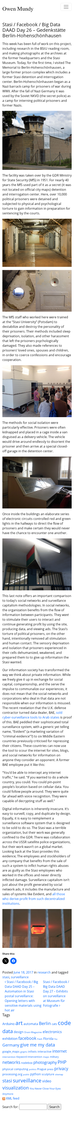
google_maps (11, 1051)
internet (59, 1051)
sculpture (48, 1074)
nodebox (27, 1063)
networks (11, 1062)
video (46, 1081)
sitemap (59, 1074)
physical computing (15, 1069)
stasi (5, 977)
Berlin (45, 1023)
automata (30, 1024)
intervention (9, 1057)
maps (46, 1057)
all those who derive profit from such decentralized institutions (33, 899)
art (19, 1023)
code (64, 1023)
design (18, 1032)
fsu (55, 1039)
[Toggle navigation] (66, 7)
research (44, 972)
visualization (15, 1088)
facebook (27, 1038)
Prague (41, 1069)
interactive (44, 1051)
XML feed (12, 1098)
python (35, 1074)
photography (45, 1062)
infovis (32, 1051)
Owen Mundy (17, 8)
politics (32, 1069)
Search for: (10, 1107)
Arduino (8, 1023)
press (50, 1069)
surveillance (20, 977)
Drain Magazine (33, 1032)
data (7, 1031)
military (54, 1057)
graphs (23, 1051)
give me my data (37, 1045)
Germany (10, 1045)
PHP (62, 1062)
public (26, 1074)
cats (54, 1024)
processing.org (12, 1074)
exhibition (10, 1038)
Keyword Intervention (29, 1057)
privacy (61, 1068)
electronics (52, 1031)
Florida (48, 1038)
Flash (39, 1039)
